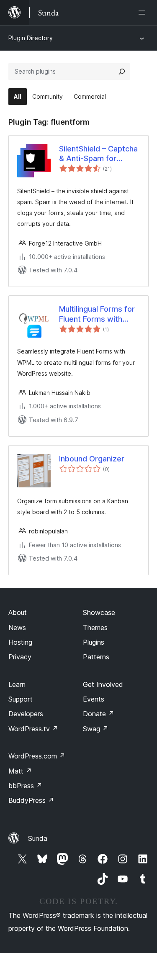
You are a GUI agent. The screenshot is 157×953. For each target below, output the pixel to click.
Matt (20, 771)
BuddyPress (31, 800)
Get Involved (103, 684)
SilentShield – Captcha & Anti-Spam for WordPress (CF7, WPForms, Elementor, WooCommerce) (98, 154)
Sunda (37, 838)
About (17, 612)
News (17, 627)
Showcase (99, 612)
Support (20, 699)
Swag (95, 729)
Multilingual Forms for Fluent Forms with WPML (97, 314)
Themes (95, 627)
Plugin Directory (30, 37)
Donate (98, 714)
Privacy (19, 657)
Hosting (20, 642)
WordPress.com (36, 756)
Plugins (93, 642)
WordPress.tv (33, 729)
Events (93, 699)
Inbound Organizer (91, 458)
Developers (25, 714)
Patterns (96, 657)
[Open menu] (143, 12)
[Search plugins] (121, 71)
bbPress (25, 785)
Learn (17, 684)
